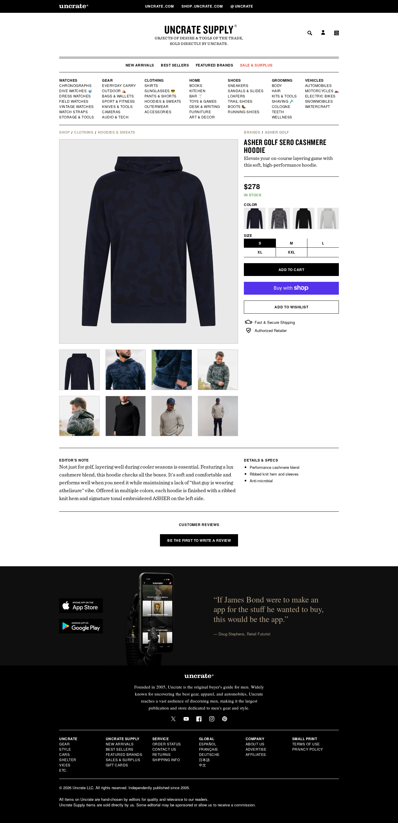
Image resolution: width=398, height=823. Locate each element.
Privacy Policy (307, 749)
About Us (255, 743)
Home (194, 80)
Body (277, 85)
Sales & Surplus (123, 759)
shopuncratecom (203, 6)
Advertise (256, 749)
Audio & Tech (115, 117)
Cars (64, 754)
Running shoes (244, 111)
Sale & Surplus (256, 65)
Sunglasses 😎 (160, 90)
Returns (161, 754)
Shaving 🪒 (283, 101)
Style (65, 749)
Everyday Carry (119, 85)
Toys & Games (203, 101)
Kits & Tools (284, 96)
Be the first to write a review (199, 540)
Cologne (281, 106)
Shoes (234, 80)
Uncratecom (160, 6)
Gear (107, 80)
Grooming (282, 80)
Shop (64, 132)
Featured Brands (214, 65)
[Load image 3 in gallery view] (172, 370)
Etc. (63, 770)
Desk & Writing (205, 106)
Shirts (151, 85)
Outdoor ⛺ (114, 90)
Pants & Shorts (161, 96)
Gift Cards (117, 764)
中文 (202, 764)
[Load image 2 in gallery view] (125, 370)
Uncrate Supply (199, 29)
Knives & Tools (117, 106)
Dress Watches (75, 96)
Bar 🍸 (196, 96)
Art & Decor (202, 117)
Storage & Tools (77, 117)
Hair (276, 90)
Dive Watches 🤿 (76, 90)
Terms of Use (306, 743)
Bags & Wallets (118, 96)
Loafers (237, 96)
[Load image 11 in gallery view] (218, 416)
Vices (65, 764)
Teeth (278, 111)
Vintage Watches (77, 106)
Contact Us (164, 749)
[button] (336, 6)
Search (307, 6)
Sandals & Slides (246, 90)
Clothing (154, 80)
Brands (252, 132)
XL (260, 252)
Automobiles (318, 85)
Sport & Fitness (118, 101)
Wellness (282, 117)
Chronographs (75, 85)
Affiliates (256, 754)
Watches (68, 80)
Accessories (158, 111)
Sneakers (238, 85)
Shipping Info (166, 759)
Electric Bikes (320, 96)
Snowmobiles (319, 101)
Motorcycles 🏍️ (322, 90)
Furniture (200, 111)
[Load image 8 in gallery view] (125, 416)
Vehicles (314, 80)
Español (207, 743)
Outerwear (157, 106)
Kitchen (197, 90)
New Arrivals (140, 65)
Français (208, 749)
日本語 (204, 759)
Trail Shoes (240, 101)
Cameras (111, 111)
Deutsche (209, 754)
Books (196, 85)
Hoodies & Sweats (163, 101)
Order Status (166, 743)
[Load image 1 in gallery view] (79, 370)
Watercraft (318, 106)
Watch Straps (74, 111)
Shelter (67, 759)
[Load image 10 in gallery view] (172, 416)
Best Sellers (175, 65)
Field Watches (74, 101)
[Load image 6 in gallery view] (79, 416)
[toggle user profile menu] (322, 6)
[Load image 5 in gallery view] (218, 370)
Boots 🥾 (237, 106)
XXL (291, 252)
